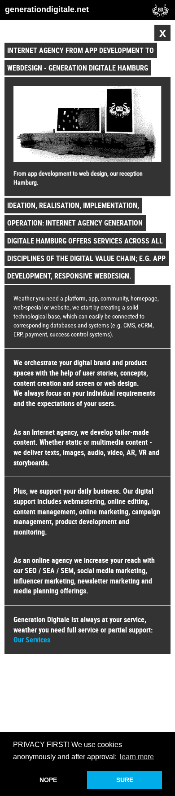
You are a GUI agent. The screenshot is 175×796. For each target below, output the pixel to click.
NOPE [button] (48, 779)
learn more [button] (137, 757)
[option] (87, 362)
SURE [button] (124, 779)
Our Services (31, 640)
